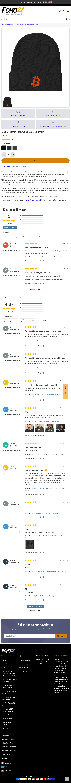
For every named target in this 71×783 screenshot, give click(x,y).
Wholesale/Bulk (6, 718)
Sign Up (60, 636)
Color (5, 144)
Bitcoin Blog (5, 735)
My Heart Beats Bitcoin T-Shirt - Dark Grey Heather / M (50, 454)
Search (3, 660)
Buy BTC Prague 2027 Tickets (8, 704)
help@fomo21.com (42, 659)
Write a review (10, 228)
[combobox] (32, 19)
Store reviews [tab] (24, 298)
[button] (7, 140)
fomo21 (35, 776)
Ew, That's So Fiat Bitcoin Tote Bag (44, 596)
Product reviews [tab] (10, 298)
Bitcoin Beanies (10, 24)
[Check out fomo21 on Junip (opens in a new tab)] (39, 289)
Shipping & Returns (19, 166)
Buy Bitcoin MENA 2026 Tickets (9, 692)
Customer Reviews (7, 715)
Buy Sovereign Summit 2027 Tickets (9, 698)
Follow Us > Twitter (7, 743)
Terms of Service (24, 660)
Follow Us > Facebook (8, 750)
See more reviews (35, 606)
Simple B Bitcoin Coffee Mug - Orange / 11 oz (47, 513)
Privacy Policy (23, 664)
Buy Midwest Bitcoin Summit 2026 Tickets (8, 686)
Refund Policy (23, 671)
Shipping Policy (24, 667)
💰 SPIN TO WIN (66, 391)
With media (42, 237)
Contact (4, 667)
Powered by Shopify (43, 776)
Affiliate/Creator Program (6, 723)
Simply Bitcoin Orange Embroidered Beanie (27, 24)
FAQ (2, 732)
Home (3, 24)
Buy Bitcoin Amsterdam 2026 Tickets (9, 680)
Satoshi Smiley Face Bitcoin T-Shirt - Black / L (47, 421)
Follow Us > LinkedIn (8, 739)
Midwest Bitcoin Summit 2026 (33, 200)
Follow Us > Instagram (8, 747)
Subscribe (4, 728)
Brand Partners (6, 754)
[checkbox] (43, 237)
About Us (4, 664)
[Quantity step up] (13, 154)
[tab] (6, 167)
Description (5, 166)
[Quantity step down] (3, 154)
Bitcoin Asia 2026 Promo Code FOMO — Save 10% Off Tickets (8, 673)
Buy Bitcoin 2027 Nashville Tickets (7, 710)
